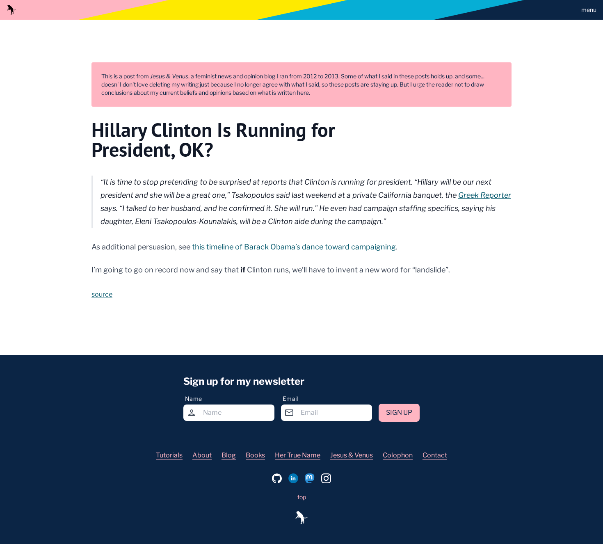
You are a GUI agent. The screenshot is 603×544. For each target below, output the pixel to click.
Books (255, 455)
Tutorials (169, 455)
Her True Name (297, 455)
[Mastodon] (310, 478)
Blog (229, 455)
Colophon (398, 455)
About (202, 455)
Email (290, 398)
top (301, 497)
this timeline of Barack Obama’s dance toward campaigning (294, 246)
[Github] (277, 478)
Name (193, 398)
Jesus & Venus (351, 455)
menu (588, 9)
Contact (435, 455)
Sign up (399, 412)
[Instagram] (326, 478)
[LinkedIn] (293, 478)
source (101, 294)
